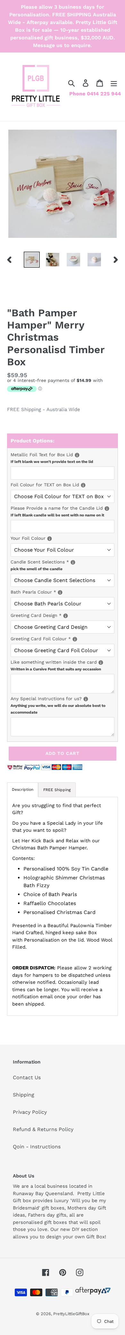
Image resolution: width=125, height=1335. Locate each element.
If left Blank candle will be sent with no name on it (57, 515)
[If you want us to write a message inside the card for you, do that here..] (100, 662)
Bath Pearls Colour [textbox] (62, 592)
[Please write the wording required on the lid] (77, 455)
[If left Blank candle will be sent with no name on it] (106, 508)
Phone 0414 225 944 (95, 94)
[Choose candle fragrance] (73, 562)
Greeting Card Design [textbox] (55, 615)
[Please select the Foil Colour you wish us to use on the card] (74, 639)
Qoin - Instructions (37, 1147)
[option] (31, 259)
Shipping (23, 1095)
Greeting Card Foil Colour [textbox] (62, 638)
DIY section (85, 1229)
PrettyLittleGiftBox (71, 1313)
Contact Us (27, 1077)
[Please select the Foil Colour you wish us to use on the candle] (49, 538)
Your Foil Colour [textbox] (62, 538)
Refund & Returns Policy (43, 1129)
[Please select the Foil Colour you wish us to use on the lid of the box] (83, 485)
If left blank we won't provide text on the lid (52, 461)
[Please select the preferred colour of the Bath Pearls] (60, 592)
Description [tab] (22, 789)
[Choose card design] (65, 615)
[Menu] (114, 83)
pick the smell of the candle (37, 569)
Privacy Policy (30, 1112)
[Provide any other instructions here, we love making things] (85, 699)
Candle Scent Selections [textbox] (62, 565)
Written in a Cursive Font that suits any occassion (56, 669)
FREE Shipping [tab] (57, 790)
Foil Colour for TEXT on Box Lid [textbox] (62, 484)
